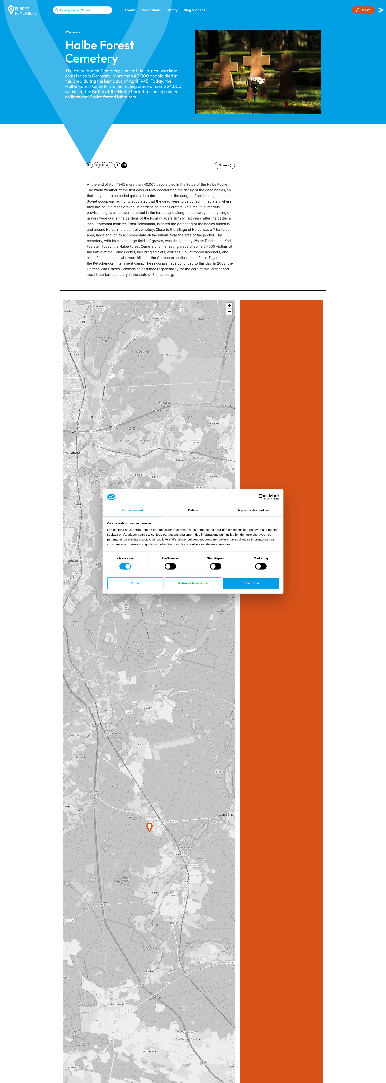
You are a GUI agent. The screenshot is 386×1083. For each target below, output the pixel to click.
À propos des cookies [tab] (253, 510)
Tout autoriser (251, 583)
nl (110, 165)
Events (130, 10)
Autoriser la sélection (193, 583)
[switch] (170, 566)
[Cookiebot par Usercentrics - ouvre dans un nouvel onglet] (261, 497)
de (97, 165)
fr (89, 165)
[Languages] (380, 10)
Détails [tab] (193, 510)
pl (103, 165)
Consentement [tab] (132, 510)
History (172, 10)
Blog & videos (194, 10)
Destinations (151, 10)
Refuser (135, 583)
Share (223, 165)
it (117, 165)
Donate (366, 10)
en (124, 165)
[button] (149, 827)
